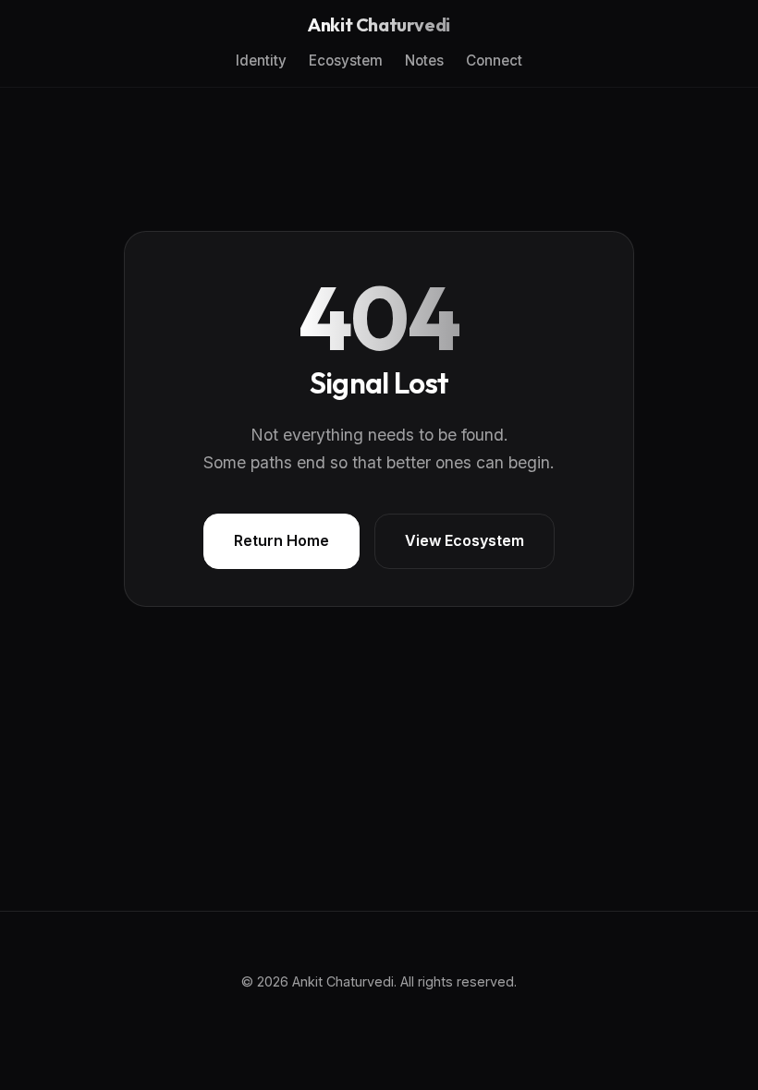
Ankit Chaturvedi (379, 25)
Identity (261, 60)
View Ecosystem (464, 540)
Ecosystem (346, 60)
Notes (424, 60)
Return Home (281, 540)
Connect (494, 60)
